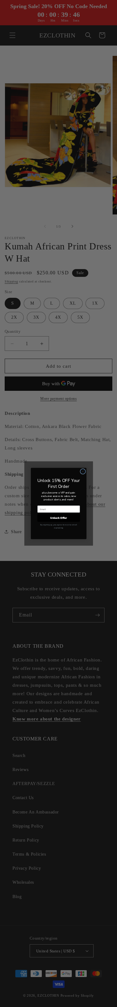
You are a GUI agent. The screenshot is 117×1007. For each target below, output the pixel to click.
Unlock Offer (58, 518)
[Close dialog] (82, 471)
